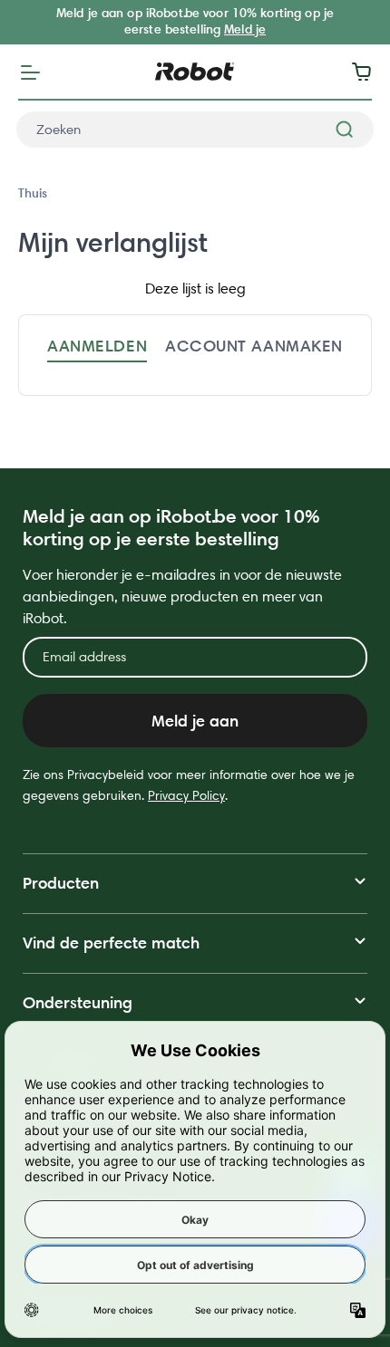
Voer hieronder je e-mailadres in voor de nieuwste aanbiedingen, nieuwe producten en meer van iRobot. (182, 596)
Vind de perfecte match (111, 942)
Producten (61, 882)
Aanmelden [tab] (97, 345)
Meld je (245, 29)
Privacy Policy (186, 795)
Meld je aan (195, 720)
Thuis (32, 193)
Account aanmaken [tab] (254, 345)
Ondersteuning (77, 1002)
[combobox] (195, 129)
